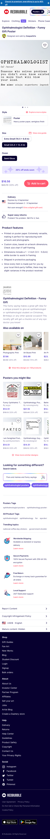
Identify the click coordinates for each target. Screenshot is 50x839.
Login (4, 663)
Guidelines (7, 738)
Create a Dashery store (13, 714)
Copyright (7, 746)
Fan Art (5, 646)
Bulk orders (7, 672)
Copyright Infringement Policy (16, 616)
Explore (5, 21)
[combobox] (45, 11)
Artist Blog (7, 709)
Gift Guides (7, 642)
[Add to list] (45, 45)
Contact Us (7, 751)
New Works (7, 650)
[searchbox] (25, 477)
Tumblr (10, 780)
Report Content (9, 608)
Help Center (8, 733)
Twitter (10, 775)
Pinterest (11, 784)
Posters (7, 503)
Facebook (11, 771)
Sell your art (8, 701)
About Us (6, 683)
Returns (5, 729)
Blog (4, 655)
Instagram (11, 766)
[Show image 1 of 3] (22, 107)
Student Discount (10, 659)
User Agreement (9, 802)
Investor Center (9, 688)
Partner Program (10, 692)
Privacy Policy (23, 802)
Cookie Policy (7, 810)
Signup (5, 668)
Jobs (4, 705)
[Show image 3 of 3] (27, 107)
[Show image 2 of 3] (25, 107)
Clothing (18, 21)
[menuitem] (5, 21)
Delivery (6, 725)
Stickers (32, 21)
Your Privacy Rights (11, 755)
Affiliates (6, 696)
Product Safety (9, 742)
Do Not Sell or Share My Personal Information (21, 806)
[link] (16, 485)
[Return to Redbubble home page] (15, 11)
